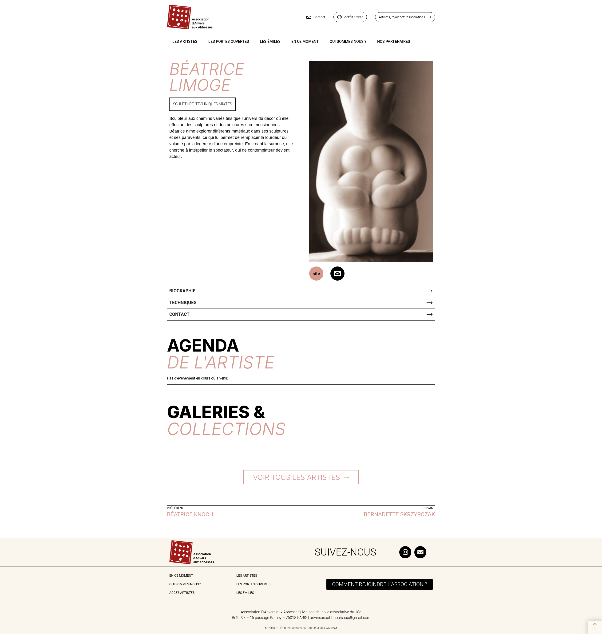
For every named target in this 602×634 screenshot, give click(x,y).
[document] (301, 317)
